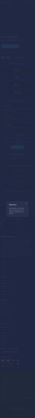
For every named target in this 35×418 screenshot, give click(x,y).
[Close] (26, 204)
